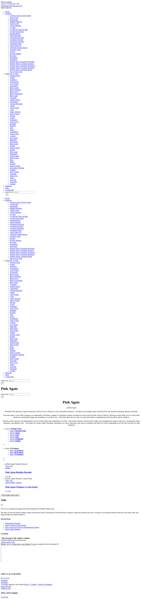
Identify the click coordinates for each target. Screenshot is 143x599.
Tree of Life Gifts (16, 72)
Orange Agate (15, 148)
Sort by (18, 431)
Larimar (12, 136)
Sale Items (13, 60)
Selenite (12, 164)
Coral (12, 110)
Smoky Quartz (15, 166)
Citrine (12, 106)
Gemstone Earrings (16, 40)
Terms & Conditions (45, 584)
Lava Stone (14, 138)
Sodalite (13, 170)
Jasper (12, 130)
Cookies (34, 584)
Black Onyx (14, 92)
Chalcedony (14, 102)
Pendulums (14, 58)
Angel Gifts (14, 18)
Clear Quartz (14, 108)
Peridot (12, 150)
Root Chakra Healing (12, 529)
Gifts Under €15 (15, 46)
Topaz (12, 178)
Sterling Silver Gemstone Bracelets (22, 62)
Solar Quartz (14, 172)
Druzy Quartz (15, 114)
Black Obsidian (15, 90)
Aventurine (14, 86)
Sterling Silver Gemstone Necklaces (22, 66)
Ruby (12, 160)
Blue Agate (14, 96)
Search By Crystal (11, 74)
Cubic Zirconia (15, 112)
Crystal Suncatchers (17, 32)
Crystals (13, 28)
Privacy (26, 584)
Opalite (12, 146)
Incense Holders (15, 54)
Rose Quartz (14, 158)
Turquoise (13, 182)
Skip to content (6, 2)
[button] (6, 8)
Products (8, 14)
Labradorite (14, 132)
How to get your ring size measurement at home (22, 527)
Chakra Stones (15, 100)
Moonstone (14, 142)
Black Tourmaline (16, 94)
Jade (11, 128)
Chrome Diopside (16, 104)
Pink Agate (14, 152)
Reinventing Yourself (12, 523)
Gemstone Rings (16, 44)
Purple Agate (14, 156)
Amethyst (13, 80)
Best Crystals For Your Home (15, 525)
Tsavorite (13, 180)
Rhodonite (13, 154)
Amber (12, 78)
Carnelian (13, 98)
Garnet (12, 118)
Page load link (6, 586)
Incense (12, 52)
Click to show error (8, 542)
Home (7, 12)
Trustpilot (4, 580)
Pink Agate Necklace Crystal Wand (21, 487)
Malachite (13, 140)
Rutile (12, 162)
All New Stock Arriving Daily (20, 16)
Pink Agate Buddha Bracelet (18, 472)
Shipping (8, 186)
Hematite (13, 124)
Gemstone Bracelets (17, 38)
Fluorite (12, 116)
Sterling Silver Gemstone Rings (21, 70)
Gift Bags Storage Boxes (18, 48)
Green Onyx (14, 122)
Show (16, 450)
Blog (7, 188)
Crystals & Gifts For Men (19, 30)
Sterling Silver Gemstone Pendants (22, 68)
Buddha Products (16, 22)
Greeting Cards (15, 50)
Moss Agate (14, 144)
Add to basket (10, 483)
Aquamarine (14, 82)
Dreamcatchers (15, 34)
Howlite (13, 126)
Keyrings (13, 56)
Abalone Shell (15, 76)
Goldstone (13, 120)
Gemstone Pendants (17, 42)
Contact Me (9, 190)
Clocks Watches (15, 26)
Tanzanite (13, 174)
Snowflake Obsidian (17, 168)
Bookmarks (14, 20)
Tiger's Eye (14, 176)
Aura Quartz (14, 84)
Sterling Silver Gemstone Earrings (22, 64)
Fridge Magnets (15, 36)
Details (7, 468)
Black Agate (14, 88)
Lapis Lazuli (14, 134)
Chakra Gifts (14, 24)
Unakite (12, 184)
